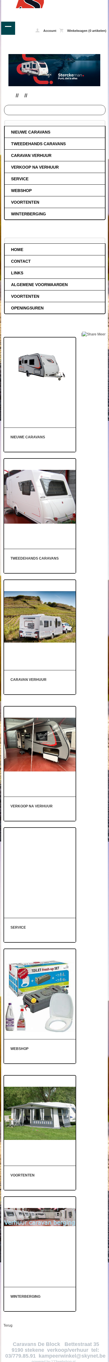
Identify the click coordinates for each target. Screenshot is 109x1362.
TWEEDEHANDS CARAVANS (38, 143)
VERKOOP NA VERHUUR (35, 167)
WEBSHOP (21, 190)
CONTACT (21, 261)
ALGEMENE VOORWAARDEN (39, 284)
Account (49, 30)
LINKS (17, 273)
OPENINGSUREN (27, 308)
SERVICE (19, 178)
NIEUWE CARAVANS (30, 132)
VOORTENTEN (25, 202)
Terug (7, 1325)
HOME (17, 249)
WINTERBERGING (28, 214)
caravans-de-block (22, 4)
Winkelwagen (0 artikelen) (86, 30)
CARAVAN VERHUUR (31, 155)
